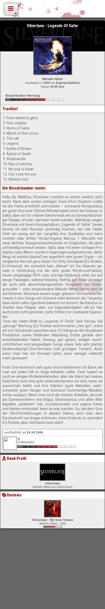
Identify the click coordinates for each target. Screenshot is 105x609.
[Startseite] (52, 10)
